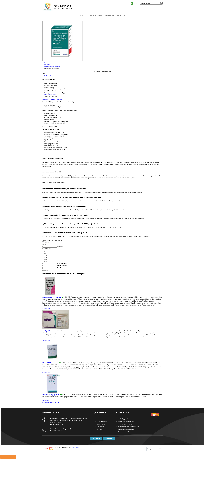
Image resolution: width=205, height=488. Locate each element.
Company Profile (96, 16)
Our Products (109, 16)
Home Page (83, 16)
